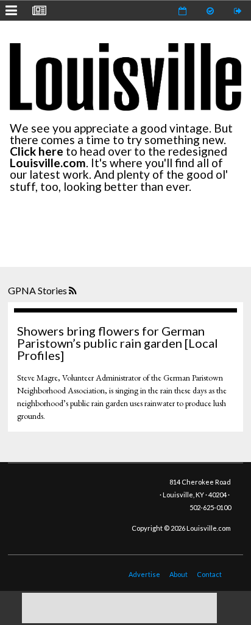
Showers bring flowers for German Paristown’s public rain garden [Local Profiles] (117, 342)
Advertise (144, 574)
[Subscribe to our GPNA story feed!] (74, 291)
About (178, 574)
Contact (209, 574)
